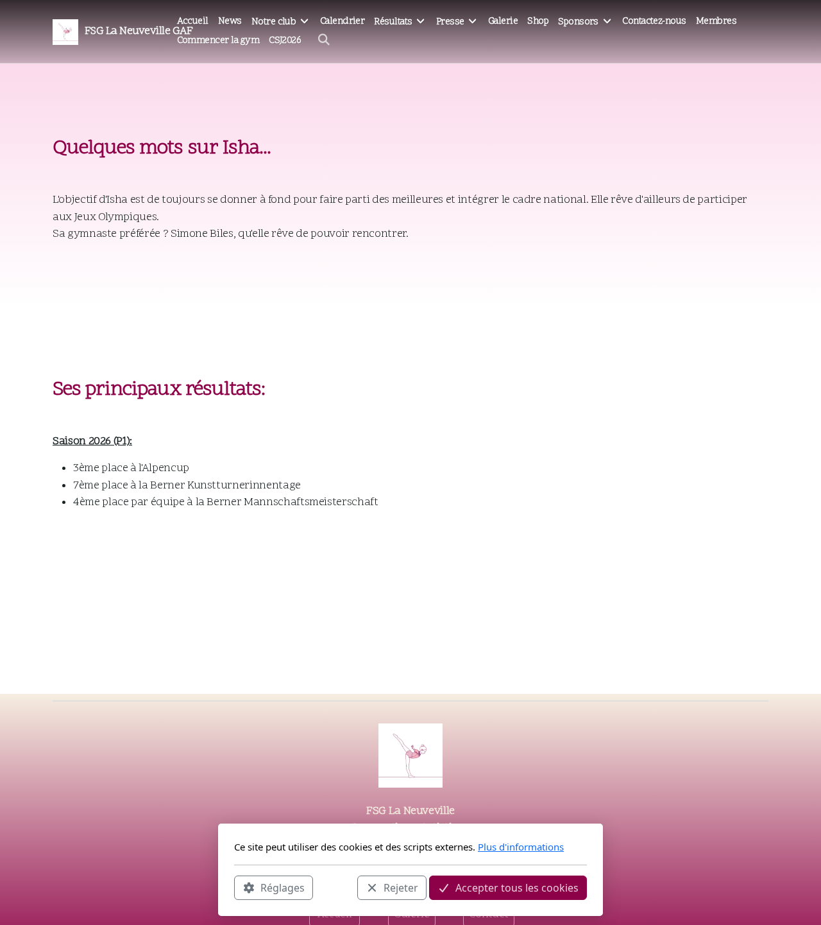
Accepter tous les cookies (517, 887)
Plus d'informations (521, 846)
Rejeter (401, 887)
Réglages (282, 887)
